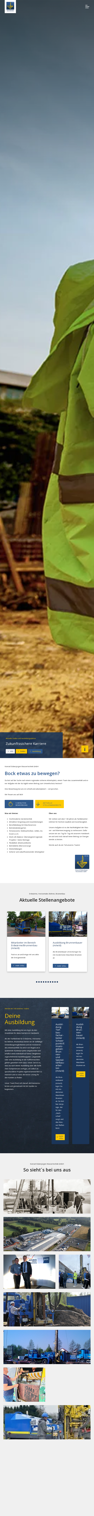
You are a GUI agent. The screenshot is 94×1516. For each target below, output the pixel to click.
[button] (36, 977)
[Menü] (87, 7)
